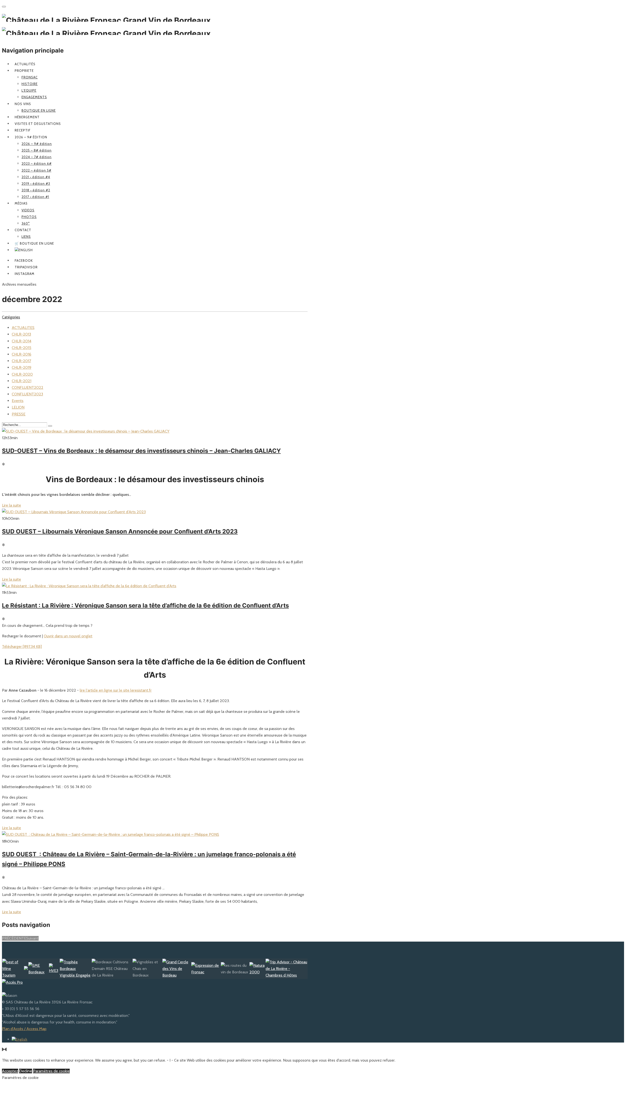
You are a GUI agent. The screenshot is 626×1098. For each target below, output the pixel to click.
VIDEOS (28, 210)
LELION (18, 407)
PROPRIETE (24, 71)
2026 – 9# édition (31, 137)
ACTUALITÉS (25, 64)
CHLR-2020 (22, 374)
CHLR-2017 (21, 361)
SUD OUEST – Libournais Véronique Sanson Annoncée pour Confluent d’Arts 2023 (120, 531)
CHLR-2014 (21, 341)
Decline (25, 1071)
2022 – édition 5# (36, 170)
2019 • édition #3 (36, 183)
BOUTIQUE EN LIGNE (39, 110)
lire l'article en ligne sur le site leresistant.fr (116, 690)
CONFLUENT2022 (27, 387)
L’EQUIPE (29, 90)
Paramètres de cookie (51, 1071)
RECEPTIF (23, 130)
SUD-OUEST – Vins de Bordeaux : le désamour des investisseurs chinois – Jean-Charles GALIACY (141, 450)
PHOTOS (29, 217)
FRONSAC (30, 77)
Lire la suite (11, 505)
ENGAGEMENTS (34, 97)
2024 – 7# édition (37, 157)
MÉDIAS (21, 203)
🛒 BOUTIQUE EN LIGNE (34, 243)
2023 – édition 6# (37, 163)
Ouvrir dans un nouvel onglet (68, 636)
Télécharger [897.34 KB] (22, 646)
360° (26, 223)
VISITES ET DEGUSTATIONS (38, 124)
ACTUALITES (23, 327)
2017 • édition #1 (35, 197)
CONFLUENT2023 (27, 394)
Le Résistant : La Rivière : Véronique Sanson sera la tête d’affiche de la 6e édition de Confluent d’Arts (145, 605)
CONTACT (23, 230)
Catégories (11, 317)
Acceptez (10, 1071)
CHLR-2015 (21, 347)
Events (17, 400)
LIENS (26, 237)
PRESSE (18, 414)
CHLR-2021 (21, 381)
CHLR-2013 (21, 334)
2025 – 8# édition (37, 150)
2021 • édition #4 (36, 177)
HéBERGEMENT (27, 117)
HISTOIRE (30, 84)
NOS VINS (23, 104)
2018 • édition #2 (36, 190)
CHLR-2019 (21, 367)
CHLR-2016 (21, 354)
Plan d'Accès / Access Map (24, 1028)
